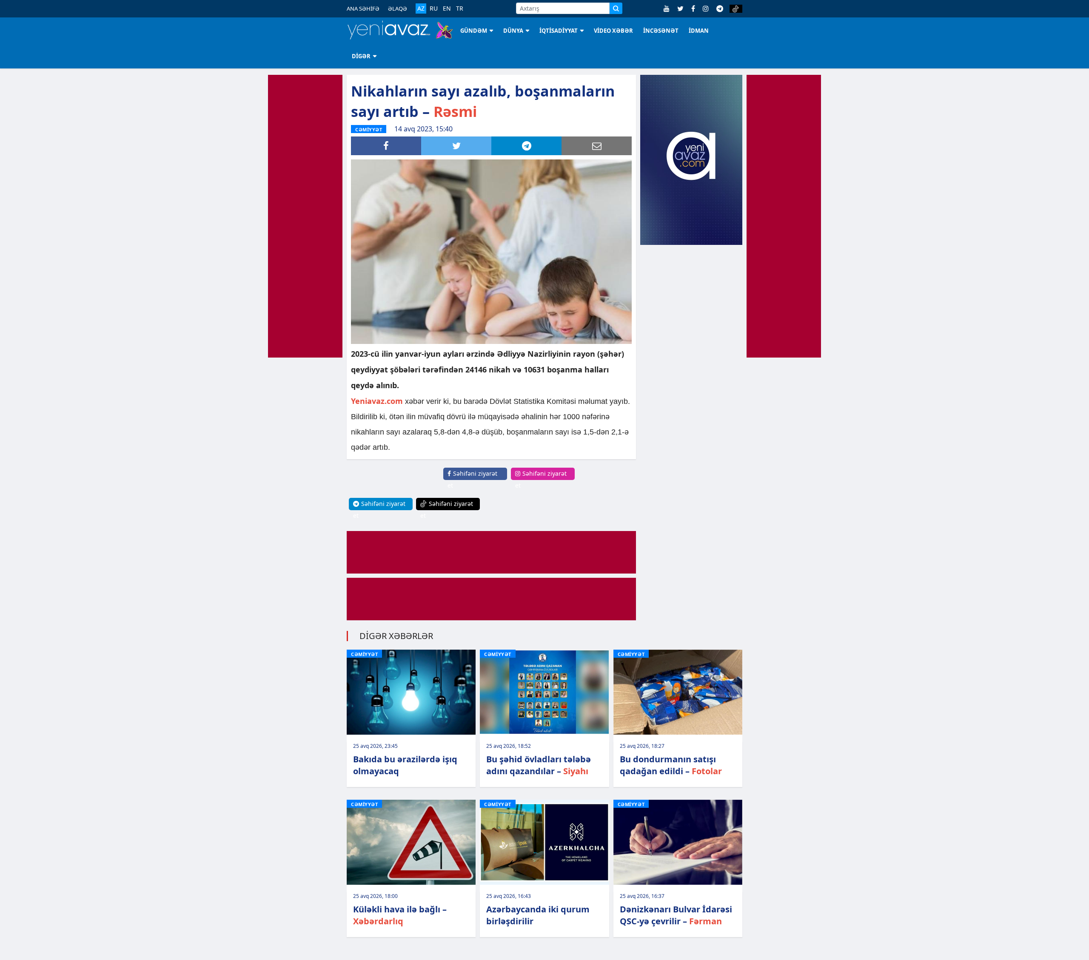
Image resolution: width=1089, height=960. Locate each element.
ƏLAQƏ (397, 8)
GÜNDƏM (473, 30)
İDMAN (699, 30)
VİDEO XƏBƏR (613, 30)
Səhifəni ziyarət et (472, 479)
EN (447, 8)
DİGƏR (361, 56)
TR (459, 8)
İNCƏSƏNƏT (660, 30)
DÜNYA (513, 30)
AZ (421, 8)
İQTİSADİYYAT (558, 30)
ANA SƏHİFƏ (363, 8)
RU (434, 8)
